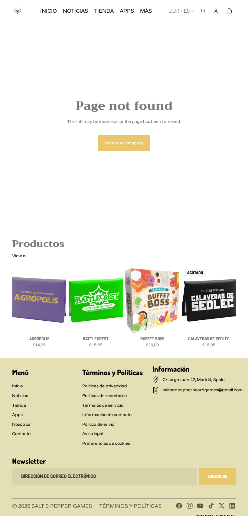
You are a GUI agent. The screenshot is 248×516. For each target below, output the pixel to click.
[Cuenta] (216, 11)
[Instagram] (188, 28)
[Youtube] (200, 505)
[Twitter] (221, 505)
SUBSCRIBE (217, 476)
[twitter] (221, 28)
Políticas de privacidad (104, 386)
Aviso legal (92, 433)
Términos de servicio (102, 405)
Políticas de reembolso (104, 395)
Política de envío (98, 424)
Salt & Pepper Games (61, 505)
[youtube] (199, 28)
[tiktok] (210, 28)
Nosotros (21, 424)
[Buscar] (203, 11)
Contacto (21, 433)
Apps (17, 414)
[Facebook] (177, 28)
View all (19, 255)
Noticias (20, 395)
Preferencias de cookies (106, 443)
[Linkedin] (232, 28)
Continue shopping (124, 143)
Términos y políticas (130, 505)
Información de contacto (107, 414)
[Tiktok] (211, 505)
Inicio (17, 386)
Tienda (19, 405)
